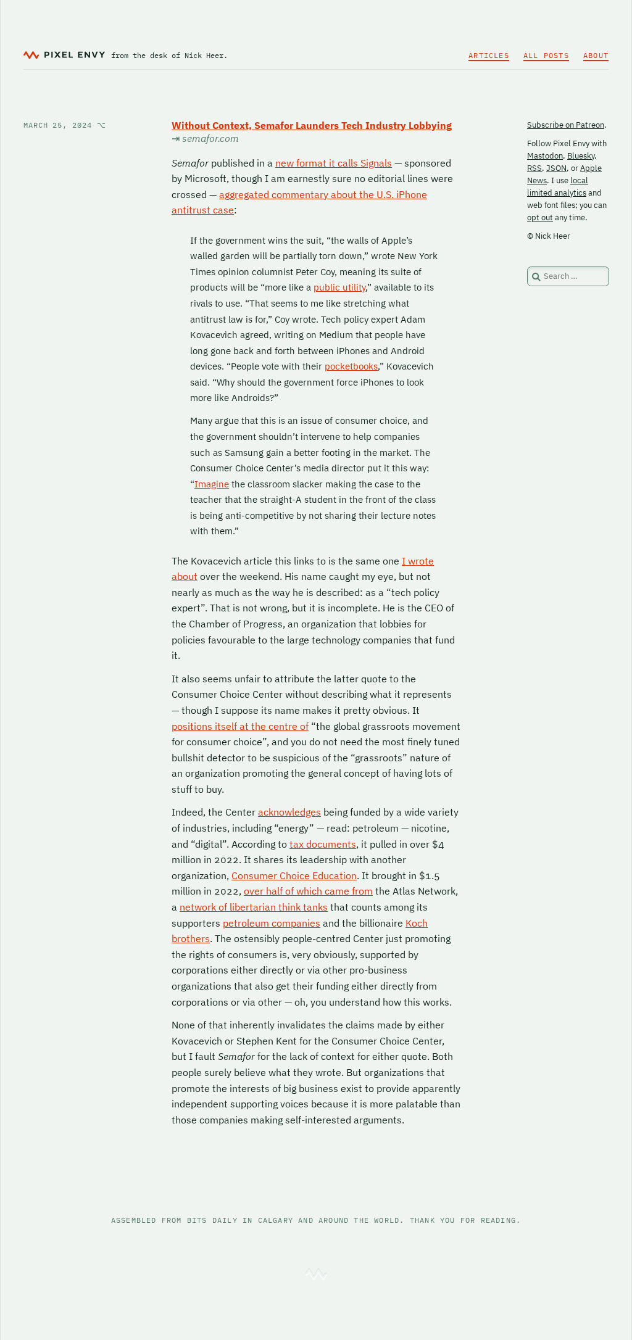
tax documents (322, 844)
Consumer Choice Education (294, 875)
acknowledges (289, 812)
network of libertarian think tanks (254, 907)
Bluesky (580, 156)
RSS (534, 168)
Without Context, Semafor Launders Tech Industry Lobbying (312, 125)
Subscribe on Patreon (565, 125)
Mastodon (545, 156)
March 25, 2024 (64, 125)
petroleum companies (271, 923)
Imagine (211, 484)
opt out (540, 217)
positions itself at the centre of (240, 726)
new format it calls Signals (333, 163)
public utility (339, 287)
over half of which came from (308, 891)
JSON (556, 168)
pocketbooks (351, 366)
